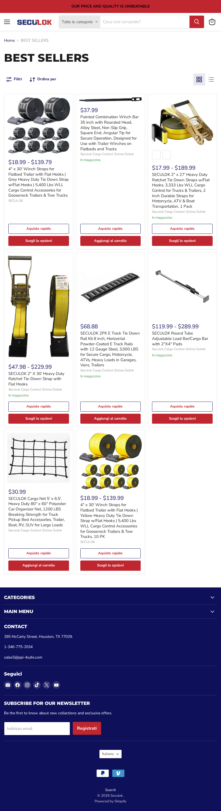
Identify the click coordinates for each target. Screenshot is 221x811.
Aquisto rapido (38, 228)
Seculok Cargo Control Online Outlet (107, 154)
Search (110, 790)
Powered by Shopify (110, 801)
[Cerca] (196, 22)
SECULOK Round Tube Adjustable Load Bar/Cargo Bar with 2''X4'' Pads (180, 338)
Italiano (108, 753)
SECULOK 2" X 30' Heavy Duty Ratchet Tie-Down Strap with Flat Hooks (36, 379)
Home (9, 40)
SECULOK (15, 201)
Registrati (87, 728)
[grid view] (199, 79)
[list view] (211, 79)
